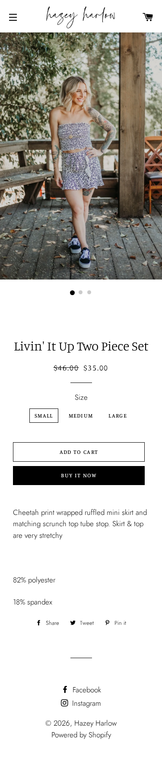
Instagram (85, 703)
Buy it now (78, 475)
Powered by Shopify (81, 735)
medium (81, 415)
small (44, 415)
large (117, 415)
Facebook (85, 690)
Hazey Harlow (95, 723)
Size (81, 397)
